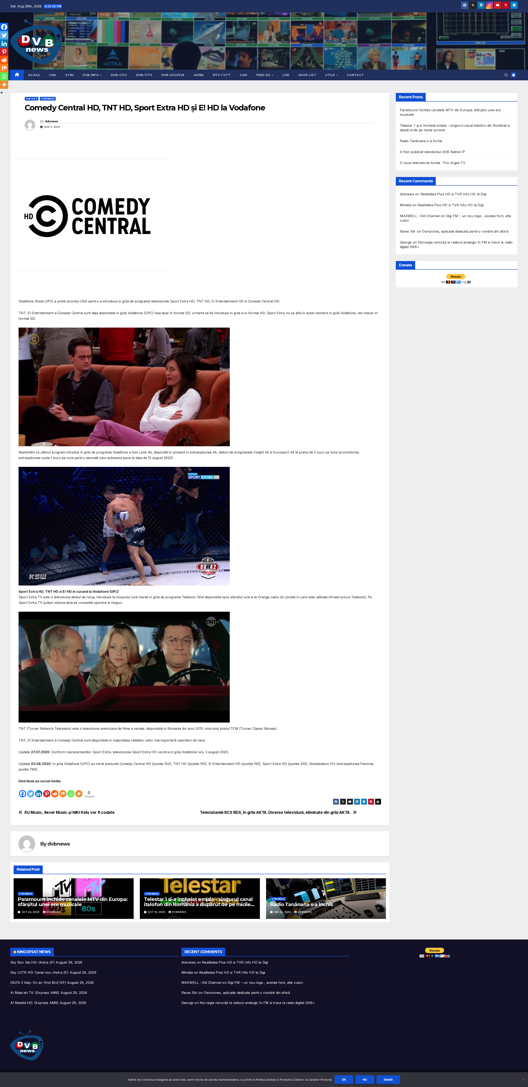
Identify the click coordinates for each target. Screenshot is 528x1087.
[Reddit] (54, 791)
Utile (330, 75)
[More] (78, 791)
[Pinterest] (46, 791)
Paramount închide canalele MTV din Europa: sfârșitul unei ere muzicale (72, 901)
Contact (355, 75)
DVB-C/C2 (119, 75)
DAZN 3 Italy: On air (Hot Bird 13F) (38, 982)
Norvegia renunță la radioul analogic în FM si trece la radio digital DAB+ (257, 1003)
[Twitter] (30, 791)
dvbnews (51, 121)
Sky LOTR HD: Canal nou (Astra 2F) (39, 972)
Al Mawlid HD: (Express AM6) (34, 1003)
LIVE (285, 75)
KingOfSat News (34, 952)
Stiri (69, 75)
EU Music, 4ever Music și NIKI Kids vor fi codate (70, 812)
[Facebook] (22, 791)
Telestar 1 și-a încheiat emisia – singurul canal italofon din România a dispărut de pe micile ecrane (198, 904)
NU (365, 1079)
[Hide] (1, 92)
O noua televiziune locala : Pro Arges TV (433, 163)
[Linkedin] (38, 791)
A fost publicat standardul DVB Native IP (432, 152)
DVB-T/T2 (144, 75)
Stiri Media (47, 98)
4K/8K (199, 75)
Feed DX (263, 75)
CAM (243, 75)
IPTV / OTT (222, 75)
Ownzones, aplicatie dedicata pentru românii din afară (465, 231)
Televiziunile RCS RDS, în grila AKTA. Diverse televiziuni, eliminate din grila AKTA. (275, 812)
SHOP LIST (307, 75)
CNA (52, 75)
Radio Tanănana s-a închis (301, 904)
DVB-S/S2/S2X (173, 75)
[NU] (523, 1080)
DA (344, 1079)
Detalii (388, 1079)
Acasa (34, 75)
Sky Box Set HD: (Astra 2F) (32, 962)
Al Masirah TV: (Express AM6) (34, 993)
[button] (506, 75)
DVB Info (91, 75)
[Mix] (62, 791)
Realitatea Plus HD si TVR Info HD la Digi (453, 194)
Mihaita (405, 205)
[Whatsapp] (70, 791)
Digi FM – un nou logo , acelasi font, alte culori (265, 982)
